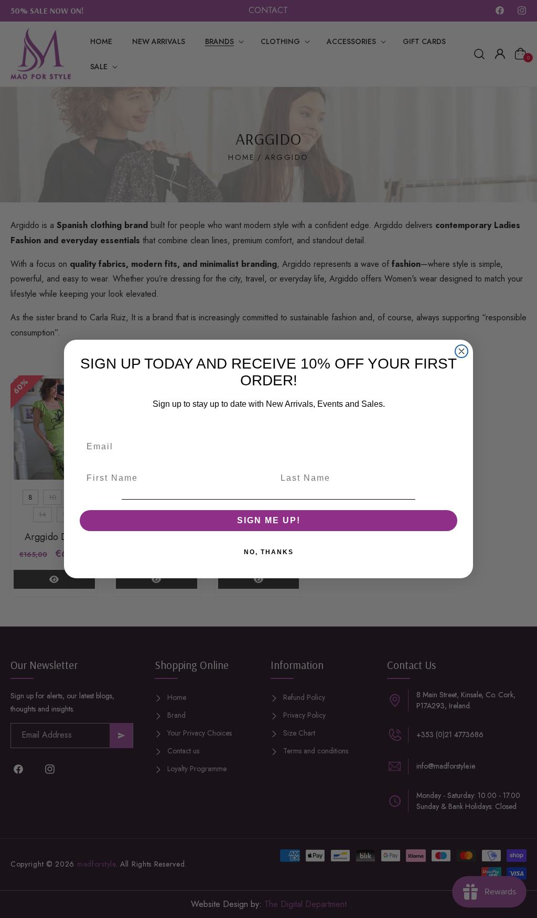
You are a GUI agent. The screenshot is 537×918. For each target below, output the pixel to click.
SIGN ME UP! (268, 520)
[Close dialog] (461, 351)
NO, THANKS (269, 552)
